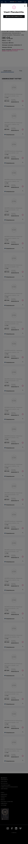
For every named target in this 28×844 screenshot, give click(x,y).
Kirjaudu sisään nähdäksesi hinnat (14, 16)
